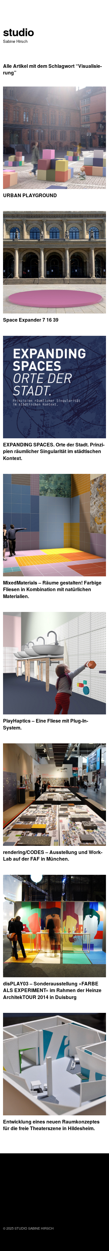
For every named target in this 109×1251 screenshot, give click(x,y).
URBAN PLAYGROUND (30, 195)
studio (18, 32)
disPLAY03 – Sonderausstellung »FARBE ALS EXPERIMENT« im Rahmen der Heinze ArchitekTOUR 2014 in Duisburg (52, 990)
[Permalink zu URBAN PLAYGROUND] (54, 187)
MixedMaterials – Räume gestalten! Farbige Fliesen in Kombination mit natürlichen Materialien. (52, 589)
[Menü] (10, 7)
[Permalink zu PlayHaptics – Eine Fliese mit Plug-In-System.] (54, 712)
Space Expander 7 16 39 (30, 319)
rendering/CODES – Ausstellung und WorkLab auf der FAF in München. (52, 855)
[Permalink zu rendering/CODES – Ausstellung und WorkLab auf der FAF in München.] (54, 843)
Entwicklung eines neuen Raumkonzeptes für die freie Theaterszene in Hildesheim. (51, 1125)
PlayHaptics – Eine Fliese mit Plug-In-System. (45, 724)
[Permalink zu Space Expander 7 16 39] (54, 311)
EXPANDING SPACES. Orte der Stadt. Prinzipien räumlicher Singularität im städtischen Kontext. (53, 451)
